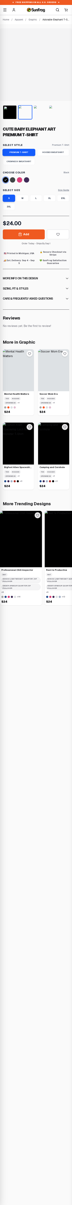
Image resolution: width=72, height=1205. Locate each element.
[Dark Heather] (12, 180)
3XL (9, 206)
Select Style (13, 145)
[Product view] (10, 112)
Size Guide (63, 190)
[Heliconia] (19, 180)
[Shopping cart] (66, 10)
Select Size (11, 190)
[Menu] (4, 9)
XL (49, 198)
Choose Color (14, 172)
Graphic (32, 19)
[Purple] (26, 180)
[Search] (57, 10)
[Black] (5, 180)
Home (6, 19)
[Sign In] (13, 10)
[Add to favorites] (58, 234)
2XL (63, 198)
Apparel (19, 19)
